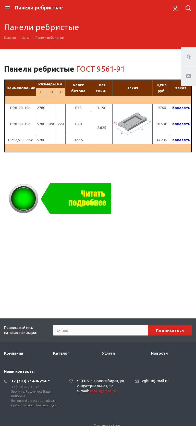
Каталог (61, 353)
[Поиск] (188, 8)
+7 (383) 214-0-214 (28, 381)
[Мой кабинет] (175, 8)
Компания (13, 353)
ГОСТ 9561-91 (100, 69)
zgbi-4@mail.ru (103, 391)
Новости (159, 353)
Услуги (108, 353)
